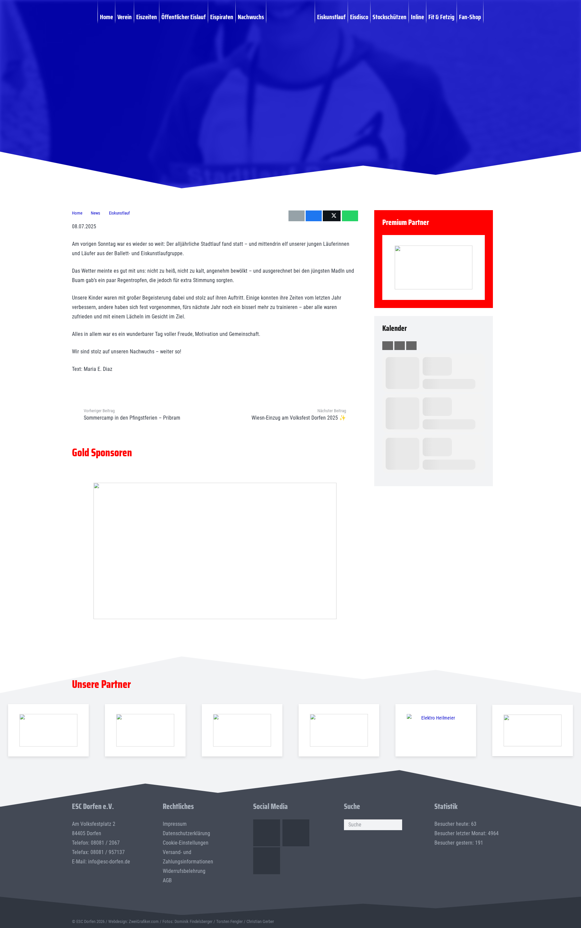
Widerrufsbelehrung (184, 871)
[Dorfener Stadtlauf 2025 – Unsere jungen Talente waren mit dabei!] (442, 43)
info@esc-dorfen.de (109, 861)
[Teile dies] (314, 215)
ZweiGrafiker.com (144, 921)
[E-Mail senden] (296, 215)
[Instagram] (295, 832)
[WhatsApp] (266, 860)
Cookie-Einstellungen (185, 843)
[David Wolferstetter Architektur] (339, 730)
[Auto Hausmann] (214, 551)
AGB (167, 880)
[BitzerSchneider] (242, 730)
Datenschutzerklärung (186, 833)
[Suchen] (396, 824)
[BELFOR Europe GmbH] (145, 730)
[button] (487, 17)
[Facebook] (266, 832)
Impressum (175, 824)
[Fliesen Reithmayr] (533, 730)
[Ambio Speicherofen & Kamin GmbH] (49, 730)
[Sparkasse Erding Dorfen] (434, 267)
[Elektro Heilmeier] (436, 730)
